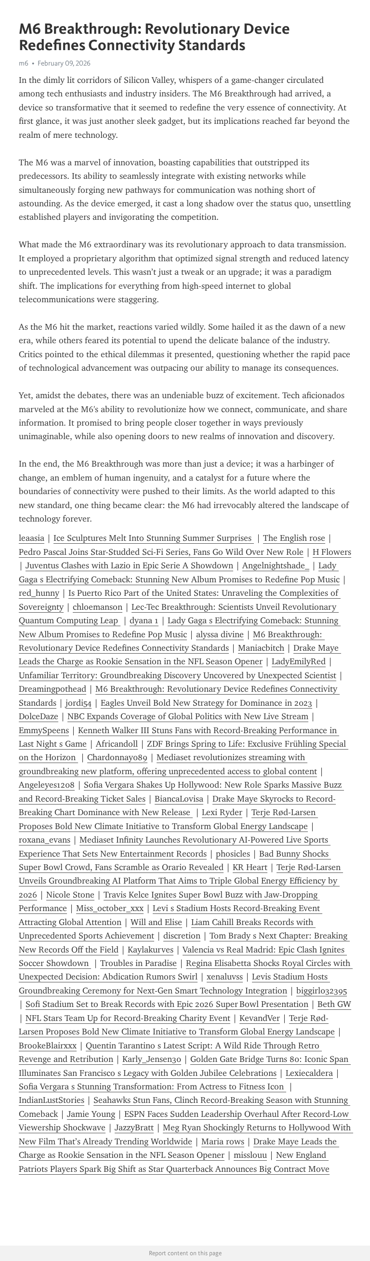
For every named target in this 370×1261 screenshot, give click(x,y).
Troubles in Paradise (138, 963)
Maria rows (222, 1141)
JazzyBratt (134, 1127)
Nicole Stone (70, 894)
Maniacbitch (261, 648)
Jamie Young (91, 1114)
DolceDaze (38, 716)
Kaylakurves (150, 949)
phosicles (233, 853)
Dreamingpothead (52, 689)
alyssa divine (220, 634)
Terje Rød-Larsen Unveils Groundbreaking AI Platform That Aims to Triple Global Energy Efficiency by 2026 (181, 881)
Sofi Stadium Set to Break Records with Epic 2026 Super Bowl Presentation (167, 1004)
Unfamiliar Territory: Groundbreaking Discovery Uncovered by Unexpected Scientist (177, 675)
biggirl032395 (321, 990)
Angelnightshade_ (275, 565)
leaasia (31, 538)
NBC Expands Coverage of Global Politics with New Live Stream (187, 716)
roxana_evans (44, 839)
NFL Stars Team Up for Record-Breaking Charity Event (128, 1018)
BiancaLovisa (179, 798)
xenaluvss (225, 976)
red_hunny (39, 593)
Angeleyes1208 (47, 784)
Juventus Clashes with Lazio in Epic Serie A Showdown (129, 565)
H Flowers (332, 552)
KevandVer (259, 1018)
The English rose (294, 538)
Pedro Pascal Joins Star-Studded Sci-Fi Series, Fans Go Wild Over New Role (161, 552)
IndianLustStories (51, 1100)
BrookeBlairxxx (48, 1045)
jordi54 (79, 703)
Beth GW (334, 1004)
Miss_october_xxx (110, 908)
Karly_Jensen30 (151, 1059)
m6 (23, 63)
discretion (181, 935)
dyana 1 (144, 620)
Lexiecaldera (309, 1073)
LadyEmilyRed (299, 661)
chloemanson (97, 607)
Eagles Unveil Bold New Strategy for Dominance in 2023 (206, 703)
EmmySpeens (44, 730)
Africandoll (117, 743)
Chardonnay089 (117, 757)
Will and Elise (156, 922)
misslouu (250, 1155)
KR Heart (250, 867)
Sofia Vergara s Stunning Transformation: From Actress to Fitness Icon (152, 1086)
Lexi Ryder (222, 812)
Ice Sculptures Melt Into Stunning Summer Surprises (153, 538)
